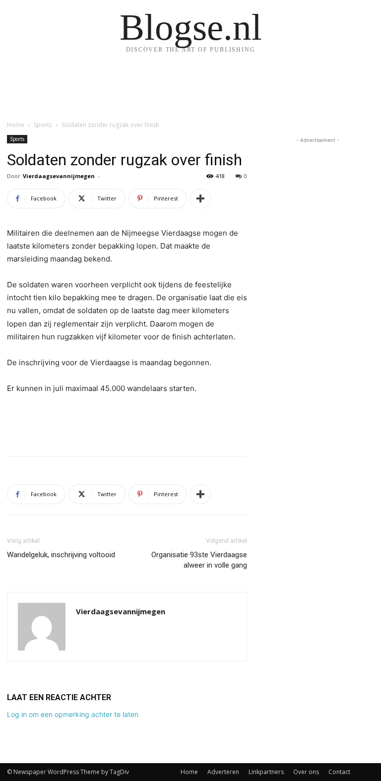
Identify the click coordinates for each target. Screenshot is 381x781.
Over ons (306, 772)
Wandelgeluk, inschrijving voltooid (61, 554)
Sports (43, 125)
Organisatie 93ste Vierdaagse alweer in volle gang (199, 560)
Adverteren (223, 772)
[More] (200, 198)
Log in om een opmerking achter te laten (72, 714)
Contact (339, 772)
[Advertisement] (127, 423)
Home (15, 125)
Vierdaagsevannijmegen (59, 176)
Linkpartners (266, 772)
